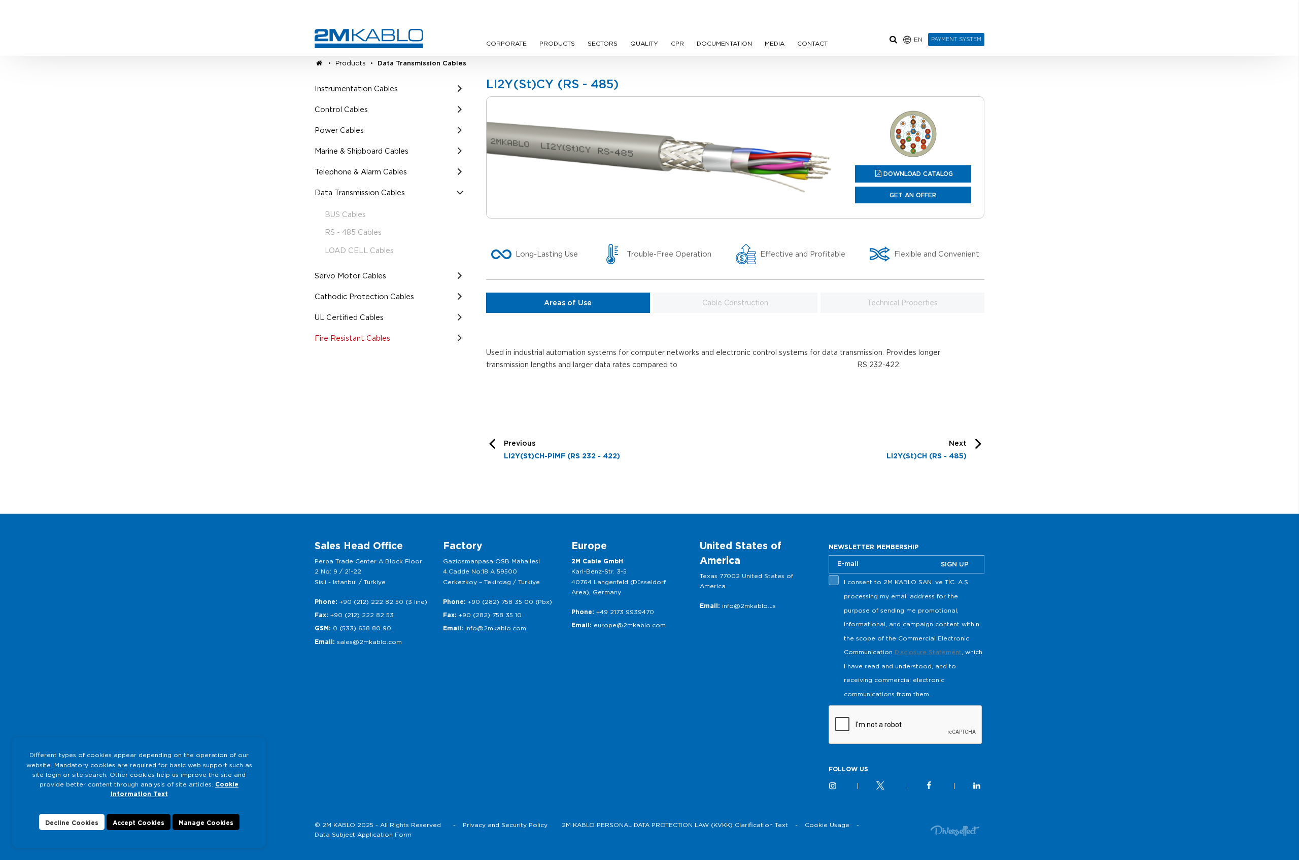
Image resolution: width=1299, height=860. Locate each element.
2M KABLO (369, 38)
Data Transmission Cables (422, 63)
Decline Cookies (71, 823)
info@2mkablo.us (749, 606)
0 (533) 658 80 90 (362, 628)
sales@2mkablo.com (369, 642)
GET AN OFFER (913, 195)
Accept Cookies (138, 823)
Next (926, 449)
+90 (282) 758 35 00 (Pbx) (510, 601)
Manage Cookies (206, 823)
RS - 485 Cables (353, 232)
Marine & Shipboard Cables (361, 151)
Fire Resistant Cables (352, 338)
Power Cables (339, 130)
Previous (562, 449)
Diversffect (955, 830)
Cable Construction (735, 303)
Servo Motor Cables (350, 275)
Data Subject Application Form (363, 834)
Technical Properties (902, 303)
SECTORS (603, 43)
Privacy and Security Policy (505, 825)
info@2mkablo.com (495, 628)
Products (350, 63)
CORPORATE (506, 43)
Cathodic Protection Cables (364, 296)
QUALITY (644, 43)
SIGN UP (955, 564)
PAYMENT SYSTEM (956, 39)
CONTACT (812, 43)
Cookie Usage (827, 825)
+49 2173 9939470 (625, 612)
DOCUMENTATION (724, 43)
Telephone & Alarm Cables (361, 171)
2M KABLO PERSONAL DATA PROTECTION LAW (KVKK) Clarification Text (675, 825)
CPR (677, 43)
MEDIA (774, 43)
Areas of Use (568, 303)
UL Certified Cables (349, 317)
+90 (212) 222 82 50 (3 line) (383, 601)
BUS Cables (345, 214)
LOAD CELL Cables (359, 250)
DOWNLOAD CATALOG (918, 173)
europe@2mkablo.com (630, 625)
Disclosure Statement (928, 652)
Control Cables (341, 109)
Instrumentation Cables (356, 88)
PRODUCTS (557, 43)
